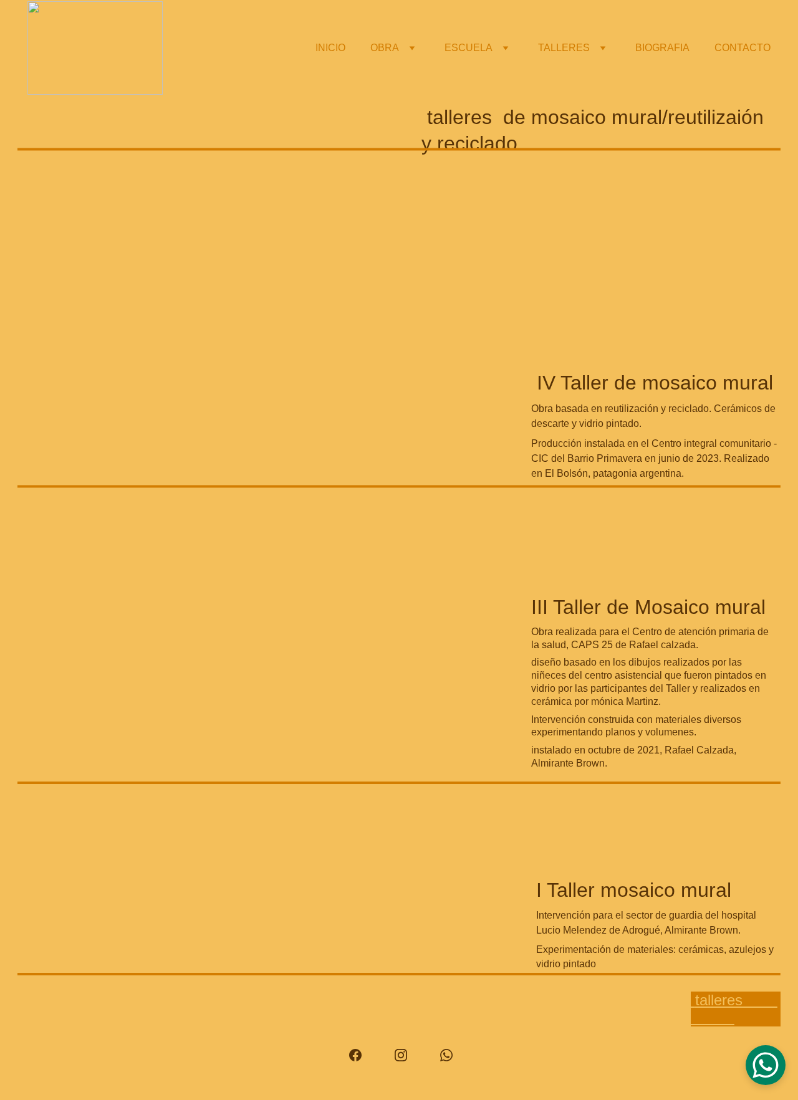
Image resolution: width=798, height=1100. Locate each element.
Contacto (742, 47)
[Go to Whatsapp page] (446, 1055)
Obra (384, 47)
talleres (734, 1009)
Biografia (662, 47)
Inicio (330, 47)
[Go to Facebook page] (361, 1055)
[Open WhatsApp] (766, 1065)
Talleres (564, 47)
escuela (469, 47)
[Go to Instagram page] (407, 1055)
